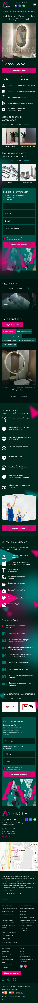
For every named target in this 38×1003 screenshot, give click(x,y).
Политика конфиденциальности (13, 997)
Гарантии (5, 962)
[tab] (24, 331)
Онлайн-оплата (25, 956)
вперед (19, 124)
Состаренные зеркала (27, 923)
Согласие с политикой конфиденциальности (14, 238)
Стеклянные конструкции (24, 929)
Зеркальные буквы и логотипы (8, 926)
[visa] (19, 992)
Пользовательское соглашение (13, 1000)
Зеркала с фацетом (8, 920)
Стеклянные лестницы (9, 932)
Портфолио (23, 954)
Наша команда (6, 954)
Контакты (5, 956)
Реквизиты (6, 837)
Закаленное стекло (8, 911)
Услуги (22, 951)
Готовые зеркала (7, 906)
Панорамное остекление (28, 920)
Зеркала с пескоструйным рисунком (25, 912)
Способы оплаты (7, 965)
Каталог (22, 948)
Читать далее (6, 900)
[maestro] (11, 992)
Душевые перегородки (9, 908)
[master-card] (4, 992)
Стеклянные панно (8, 935)
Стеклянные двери (26, 925)
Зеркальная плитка (8, 923)
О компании (6, 948)
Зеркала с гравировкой (27, 908)
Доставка (5, 967)
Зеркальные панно (8, 930)
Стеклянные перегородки (6, 939)
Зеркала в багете (7, 914)
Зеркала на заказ (25, 906)
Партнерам (5, 951)
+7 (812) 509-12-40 (21, 2)
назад (10, 124)
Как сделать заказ (7, 959)
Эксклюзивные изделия (9, 942)
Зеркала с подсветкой (27, 917)
